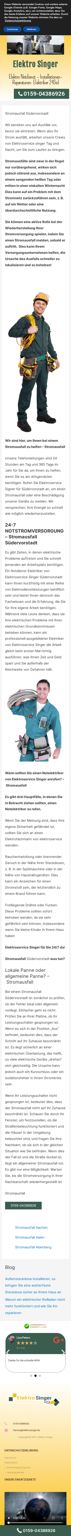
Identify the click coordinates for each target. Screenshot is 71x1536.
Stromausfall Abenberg (33, 1247)
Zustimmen (12, 29)
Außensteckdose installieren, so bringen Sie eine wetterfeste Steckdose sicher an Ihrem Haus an (33, 1285)
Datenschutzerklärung (18, 20)
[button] (8, 1353)
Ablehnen (31, 29)
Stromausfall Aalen (30, 1237)
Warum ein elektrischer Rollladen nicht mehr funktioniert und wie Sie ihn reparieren (35, 1306)
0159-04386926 (23, 1205)
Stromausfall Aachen (31, 1227)
